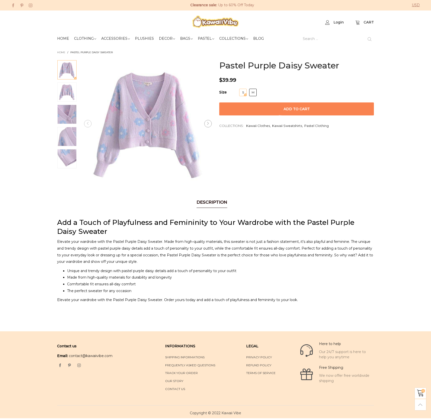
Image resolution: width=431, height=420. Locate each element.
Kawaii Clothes (258, 126)
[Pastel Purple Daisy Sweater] (148, 123)
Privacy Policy (259, 357)
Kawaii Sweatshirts (287, 126)
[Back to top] (420, 404)
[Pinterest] (21, 5)
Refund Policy (258, 365)
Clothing (84, 38)
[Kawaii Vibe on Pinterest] (70, 366)
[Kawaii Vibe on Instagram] (79, 366)
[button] (88, 123)
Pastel (205, 38)
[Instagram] (30, 5)
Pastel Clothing (316, 126)
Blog (258, 38)
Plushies (144, 38)
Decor (166, 38)
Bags (185, 38)
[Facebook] (13, 5)
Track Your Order (181, 373)
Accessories (114, 38)
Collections (232, 38)
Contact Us (175, 389)
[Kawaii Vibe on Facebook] (60, 366)
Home (63, 38)
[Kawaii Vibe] (215, 21)
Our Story (174, 381)
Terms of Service (261, 373)
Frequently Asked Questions (190, 365)
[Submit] (369, 39)
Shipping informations (185, 357)
